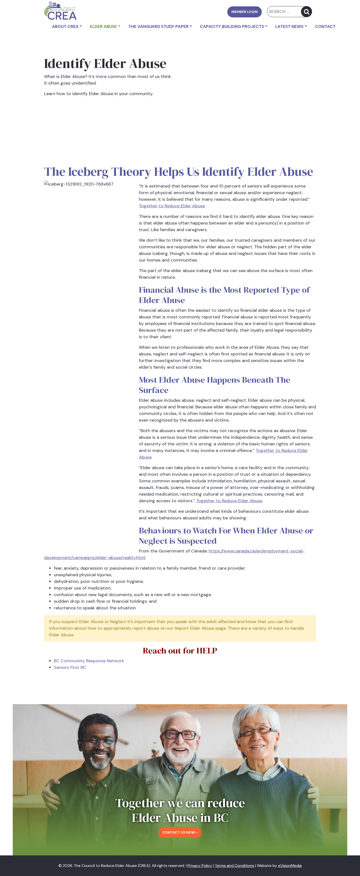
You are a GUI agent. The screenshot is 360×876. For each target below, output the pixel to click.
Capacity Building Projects (232, 26)
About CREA (65, 26)
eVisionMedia (290, 865)
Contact (325, 26)
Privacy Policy (200, 865)
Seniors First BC (70, 667)
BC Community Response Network (89, 661)
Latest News (289, 26)
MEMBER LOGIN (244, 12)
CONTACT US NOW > (180, 832)
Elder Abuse (103, 26)
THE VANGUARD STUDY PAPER (158, 26)
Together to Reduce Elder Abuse (172, 206)
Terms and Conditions (234, 865)
